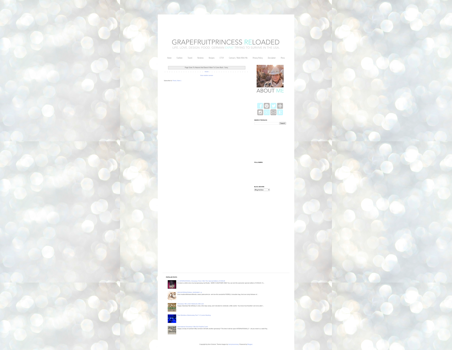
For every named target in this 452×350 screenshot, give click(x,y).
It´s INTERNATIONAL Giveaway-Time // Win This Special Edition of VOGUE (201, 281)
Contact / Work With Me (238, 57)
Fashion (179, 57)
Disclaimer (272, 57)
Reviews (200, 57)
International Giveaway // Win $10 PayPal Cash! (192, 327)
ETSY (222, 57)
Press (283, 57)
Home (169, 57)
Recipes (212, 57)
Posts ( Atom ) (177, 80)
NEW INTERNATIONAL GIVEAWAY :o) (189, 292)
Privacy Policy (258, 57)
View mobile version (206, 75)
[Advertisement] (43, 5)
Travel (190, 57)
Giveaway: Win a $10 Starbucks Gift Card (190, 304)
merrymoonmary (233, 344)
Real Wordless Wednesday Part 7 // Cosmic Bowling (194, 315)
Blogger (249, 344)
